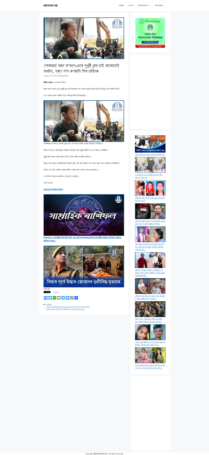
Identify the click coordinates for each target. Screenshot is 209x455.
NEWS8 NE (51, 5)
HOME (121, 5)
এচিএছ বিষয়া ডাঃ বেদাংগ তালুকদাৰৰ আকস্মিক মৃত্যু (150, 155)
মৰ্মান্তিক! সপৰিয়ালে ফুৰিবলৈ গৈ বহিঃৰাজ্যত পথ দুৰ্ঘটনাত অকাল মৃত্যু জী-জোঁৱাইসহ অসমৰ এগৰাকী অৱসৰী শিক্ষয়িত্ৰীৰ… (150, 273)
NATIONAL (159, 5)
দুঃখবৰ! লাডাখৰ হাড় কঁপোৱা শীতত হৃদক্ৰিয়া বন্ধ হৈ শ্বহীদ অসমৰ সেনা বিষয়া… (65, 309)
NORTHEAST (143, 5)
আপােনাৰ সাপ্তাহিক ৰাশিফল (53, 189)
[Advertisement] (150, 91)
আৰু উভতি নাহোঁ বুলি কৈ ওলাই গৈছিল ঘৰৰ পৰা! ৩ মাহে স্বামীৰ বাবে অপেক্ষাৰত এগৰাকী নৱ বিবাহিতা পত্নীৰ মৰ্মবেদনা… (150, 247)
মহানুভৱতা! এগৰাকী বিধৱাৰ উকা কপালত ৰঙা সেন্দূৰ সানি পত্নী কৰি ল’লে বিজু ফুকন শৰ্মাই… (68, 307)
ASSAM (131, 5)
